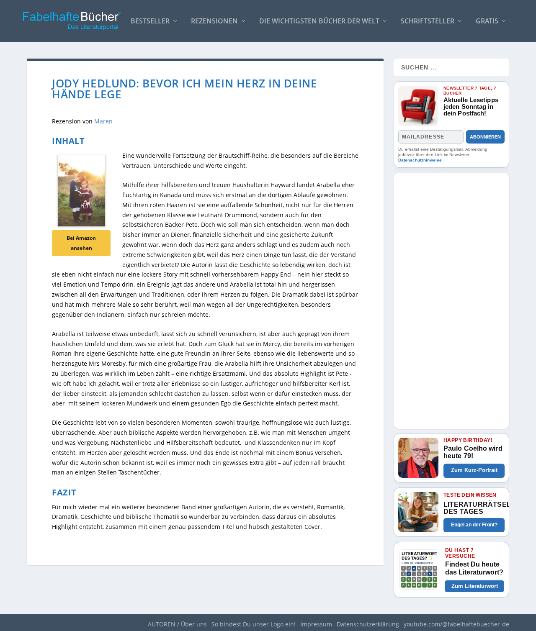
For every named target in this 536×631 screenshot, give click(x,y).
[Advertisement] (451, 298)
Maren (103, 121)
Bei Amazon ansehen (81, 242)
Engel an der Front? (474, 525)
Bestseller (150, 22)
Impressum (316, 624)
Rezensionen (214, 22)
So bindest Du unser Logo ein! (253, 624)
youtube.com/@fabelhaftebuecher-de (456, 624)
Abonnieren (485, 136)
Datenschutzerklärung (368, 624)
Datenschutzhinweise (420, 160)
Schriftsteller (427, 22)
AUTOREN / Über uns (177, 624)
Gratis (487, 22)
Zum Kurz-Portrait (474, 470)
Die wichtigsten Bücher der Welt (319, 22)
